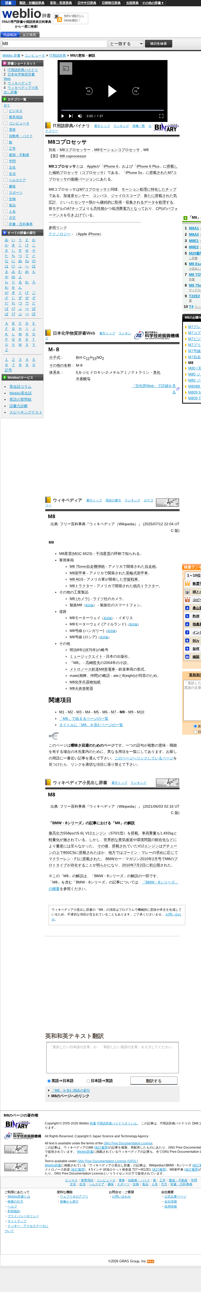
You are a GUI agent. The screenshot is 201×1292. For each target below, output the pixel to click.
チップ (170, 189)
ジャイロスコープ (125, 196)
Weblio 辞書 (11, 55)
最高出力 (56, 833)
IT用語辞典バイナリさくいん (117, 1123)
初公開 (154, 865)
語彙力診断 (18, 406)
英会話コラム (20, 386)
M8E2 (194, 247)
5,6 (78, 372)
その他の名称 (60, 365)
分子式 (54, 357)
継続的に (107, 202)
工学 (12, 149)
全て (7, 105)
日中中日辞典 (86, 3)
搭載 (134, 833)
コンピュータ (35, 55)
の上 (56, 852)
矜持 (196, 616)
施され (68, 840)
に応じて (170, 852)
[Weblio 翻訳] (58, 18)
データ (149, 202)
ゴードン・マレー (137, 852)
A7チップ (74, 208)
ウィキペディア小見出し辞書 (80, 782)
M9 (130, 712)
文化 (12, 167)
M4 (87, 712)
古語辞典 (132, 3)
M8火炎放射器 (81, 688)
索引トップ (102, 126)
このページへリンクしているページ (144, 758)
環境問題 (144, 840)
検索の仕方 (15, 1201)
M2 (70, 712)
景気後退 (125, 840)
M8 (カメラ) (80, 599)
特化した (158, 189)
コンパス (100, 196)
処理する (166, 202)
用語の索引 (113, 500)
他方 (112, 852)
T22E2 (194, 296)
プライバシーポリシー (23, 1216)
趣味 (12, 186)
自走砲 (150, 566)
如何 (196, 649)
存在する (78, 865)
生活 (12, 174)
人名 (12, 211)
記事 (93, 823)
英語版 (89, 605)
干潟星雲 (103, 553)
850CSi (69, 852)
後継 (74, 179)
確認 (196, 657)
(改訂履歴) (101, 1147)
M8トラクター (81, 586)
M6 (105, 712)
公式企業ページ (175, 1196)
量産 (59, 846)
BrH (79, 357)
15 (94, 358)
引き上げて (76, 215)
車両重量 (149, 833)
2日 (143, 865)
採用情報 (170, 1206)
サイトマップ (17, 1221)
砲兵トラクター (146, 586)
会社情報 (170, 1201)
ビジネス (16, 111)
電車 (12, 130)
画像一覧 (138, 126)
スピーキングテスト (25, 412)
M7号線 (194, 351)
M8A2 (194, 234)
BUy (196, 641)
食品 (12, 205)
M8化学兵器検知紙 (85, 682)
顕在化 (160, 840)
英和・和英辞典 (61, 3)
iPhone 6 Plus (148, 166)
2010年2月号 (150, 859)
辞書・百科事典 (21, 224)
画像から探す (69, 1201)
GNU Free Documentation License (128, 1143)
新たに (149, 196)
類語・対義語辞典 (31, 3)
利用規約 (14, 1211)
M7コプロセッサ (93, 189)
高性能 (98, 208)
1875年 (90, 650)
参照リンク (58, 228)
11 (88, 358)
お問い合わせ (121, 1196)
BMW (109, 859)
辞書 (8, 3)
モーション (130, 189)
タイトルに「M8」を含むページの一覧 (91, 725)
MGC (77, 553)
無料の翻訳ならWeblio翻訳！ (74, 18)
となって (137, 208)
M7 (113, 712)
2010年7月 (131, 865)
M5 (96, 712)
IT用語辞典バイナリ (71, 126)
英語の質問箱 (20, 399)
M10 (140, 712)
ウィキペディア (67, 500)
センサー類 (83, 202)
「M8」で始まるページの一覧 (83, 718)
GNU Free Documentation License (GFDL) (107, 1161)
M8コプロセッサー (75, 150)
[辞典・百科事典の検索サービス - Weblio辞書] (26, 17)
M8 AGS (76, 579)
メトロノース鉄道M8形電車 (92, 669)
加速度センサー (76, 196)
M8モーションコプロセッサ (117, 150)
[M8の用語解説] (10, 34)
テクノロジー (60, 234)
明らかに (103, 865)
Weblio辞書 (85, 1152)
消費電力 (122, 208)
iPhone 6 (111, 166)
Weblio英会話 (20, 393)
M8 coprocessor (73, 156)
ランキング (121, 126)
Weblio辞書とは (19, 1196)
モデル (57, 208)
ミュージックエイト (86, 656)
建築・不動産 (19, 155)
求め (159, 852)
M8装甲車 (78, 573)
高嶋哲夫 (93, 663)
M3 (79, 712)
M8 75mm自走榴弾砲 (87, 566)
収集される (135, 202)
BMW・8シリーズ (67, 823)
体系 (53, 372)
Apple (91, 166)
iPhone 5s (134, 172)
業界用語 (16, 117)
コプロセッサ (93, 172)
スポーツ (16, 193)
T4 (191, 306)
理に (147, 189)
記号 (8, 370)
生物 (12, 199)
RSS (151, 1261)
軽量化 (54, 840)
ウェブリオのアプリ (74, 1196)
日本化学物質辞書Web (74, 333)
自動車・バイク (21, 136)
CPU (159, 208)
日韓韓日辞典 (111, 3)
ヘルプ (12, 1206)
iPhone (94, 234)
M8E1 (194, 241)
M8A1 (194, 228)
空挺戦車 (130, 579)
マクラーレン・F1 (64, 859)
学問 (12, 161)
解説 (131, 823)
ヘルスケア (17, 180)
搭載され (156, 172)
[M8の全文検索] (29, 34)
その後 (102, 846)
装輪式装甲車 (137, 573)
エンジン (99, 833)
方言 (12, 218)
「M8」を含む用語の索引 (70, 1090)
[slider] (112, 110)
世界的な (111, 840)
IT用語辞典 (57, 55)
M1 (61, 712)
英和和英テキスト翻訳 (74, 1035)
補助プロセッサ (65, 172)
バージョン (87, 179)
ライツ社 (100, 599)
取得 (118, 202)
